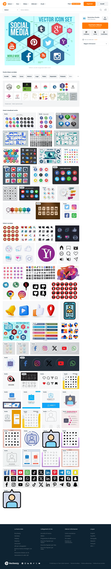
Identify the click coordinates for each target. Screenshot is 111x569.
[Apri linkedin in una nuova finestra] (28, 563)
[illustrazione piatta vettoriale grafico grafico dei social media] (68, 272)
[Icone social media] (29, 156)
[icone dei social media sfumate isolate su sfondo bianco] (13, 272)
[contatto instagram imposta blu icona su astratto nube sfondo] (10, 363)
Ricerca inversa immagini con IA (23, 549)
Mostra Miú (73, 96)
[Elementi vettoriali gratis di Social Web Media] (50, 156)
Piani (69, 4)
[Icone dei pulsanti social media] (45, 331)
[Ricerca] (101, 10)
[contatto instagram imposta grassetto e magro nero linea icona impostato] (51, 419)
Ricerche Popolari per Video (47, 548)
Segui (105, 19)
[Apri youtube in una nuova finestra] (39, 563)
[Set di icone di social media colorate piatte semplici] (65, 175)
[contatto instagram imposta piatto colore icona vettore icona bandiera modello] (51, 438)
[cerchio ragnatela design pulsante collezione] (9, 348)
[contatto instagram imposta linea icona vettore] (12, 458)
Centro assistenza (70, 533)
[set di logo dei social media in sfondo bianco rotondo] (10, 193)
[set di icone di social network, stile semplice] (11, 233)
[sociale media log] (46, 253)
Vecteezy (17, 536)
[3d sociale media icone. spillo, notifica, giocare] (31, 310)
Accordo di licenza (46, 533)
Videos (25, 4)
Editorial (34, 4)
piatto (44, 76)
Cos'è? (95, 39)
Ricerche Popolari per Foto (48, 545)
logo (37, 76)
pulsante (62, 76)
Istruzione (17, 543)
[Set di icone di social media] (71, 156)
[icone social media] (68, 253)
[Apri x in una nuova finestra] (36, 563)
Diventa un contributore (68, 541)
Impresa (16, 541)
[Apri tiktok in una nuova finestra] (33, 563)
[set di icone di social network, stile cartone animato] (28, 233)
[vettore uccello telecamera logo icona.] (11, 380)
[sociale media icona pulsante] (29, 380)
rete (70, 76)
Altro (91, 546)
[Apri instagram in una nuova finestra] (25, 563)
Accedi (102, 4)
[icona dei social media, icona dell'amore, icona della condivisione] (50, 380)
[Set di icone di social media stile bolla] (67, 120)
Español (92, 536)
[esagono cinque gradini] (18, 211)
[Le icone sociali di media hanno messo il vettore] (16, 175)
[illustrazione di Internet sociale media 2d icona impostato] (64, 291)
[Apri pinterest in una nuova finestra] (31, 563)
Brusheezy (17, 533)
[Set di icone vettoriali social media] (70, 211)
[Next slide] (76, 76)
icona (21, 76)
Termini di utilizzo (75, 563)
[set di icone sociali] (69, 331)
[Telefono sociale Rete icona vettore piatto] (69, 310)
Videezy (16, 538)
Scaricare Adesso (95, 26)
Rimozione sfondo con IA (21, 552)
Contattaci (68, 536)
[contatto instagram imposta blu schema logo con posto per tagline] (51, 399)
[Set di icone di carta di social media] (47, 211)
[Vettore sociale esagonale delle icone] (16, 331)
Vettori (10, 4)
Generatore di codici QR (21, 555)
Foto (17, 4)
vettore (29, 76)
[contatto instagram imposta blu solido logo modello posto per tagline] (31, 399)
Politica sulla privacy (86, 563)
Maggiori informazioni (89, 43)
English (92, 533)
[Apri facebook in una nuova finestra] (22, 563)
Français (92, 543)
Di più (42, 4)
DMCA (42, 536)
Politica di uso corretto (99, 563)
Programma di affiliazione (48, 538)
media (14, 76)
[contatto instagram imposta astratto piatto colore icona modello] (70, 399)
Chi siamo (68, 538)
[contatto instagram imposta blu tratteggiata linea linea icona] (32, 438)
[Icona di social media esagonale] (11, 156)
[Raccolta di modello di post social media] (15, 138)
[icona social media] (16, 291)
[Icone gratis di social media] (41, 138)
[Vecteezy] (4, 4)
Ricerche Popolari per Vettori (47, 541)
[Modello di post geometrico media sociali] (66, 138)
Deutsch (92, 541)
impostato (53, 76)
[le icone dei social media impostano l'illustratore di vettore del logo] (41, 175)
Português (93, 538)
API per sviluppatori (20, 546)
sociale (6, 76)
